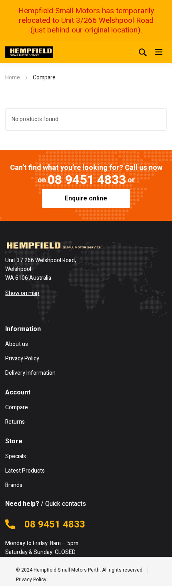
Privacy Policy (31, 579)
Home (12, 77)
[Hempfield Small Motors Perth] (29, 52)
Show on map (22, 293)
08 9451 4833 (87, 179)
